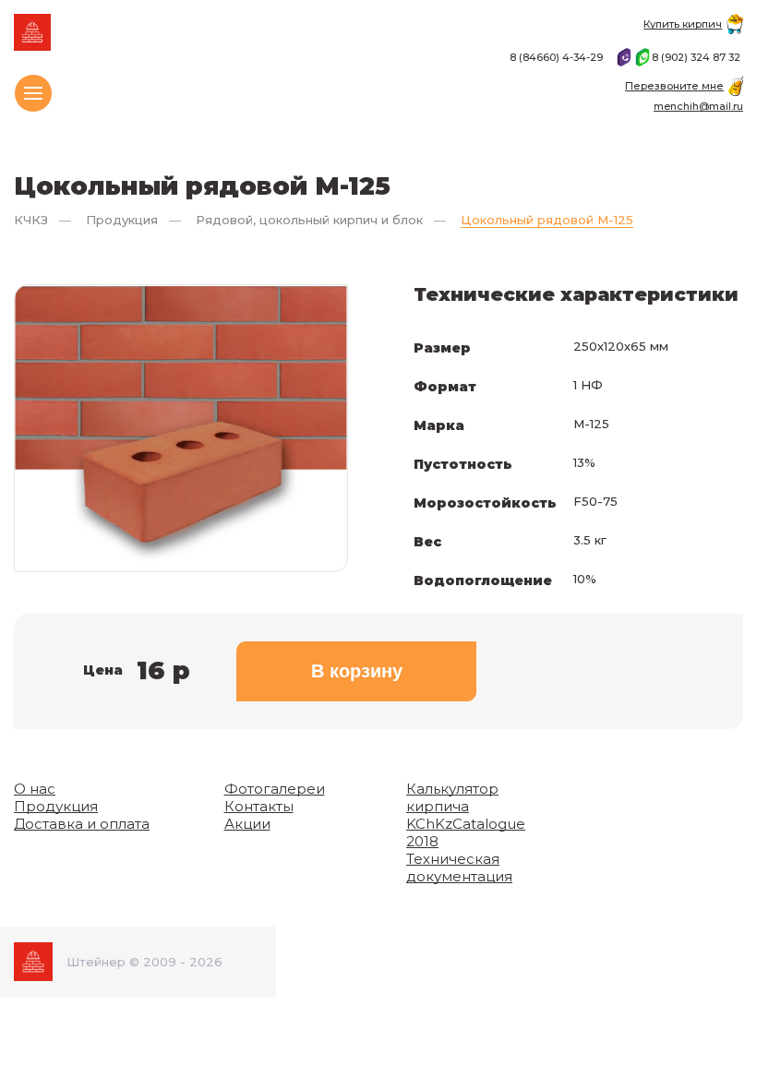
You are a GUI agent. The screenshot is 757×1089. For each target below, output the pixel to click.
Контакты (259, 806)
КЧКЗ (31, 219)
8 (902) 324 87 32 (697, 57)
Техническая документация (459, 867)
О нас (34, 788)
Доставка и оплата (82, 823)
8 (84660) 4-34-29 (558, 57)
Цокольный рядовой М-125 (547, 219)
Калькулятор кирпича (452, 797)
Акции (247, 823)
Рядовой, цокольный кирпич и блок (309, 219)
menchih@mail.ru (698, 107)
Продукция (122, 219)
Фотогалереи (274, 788)
